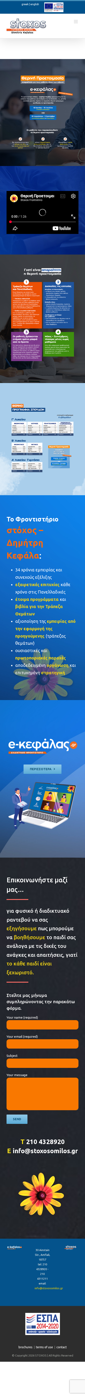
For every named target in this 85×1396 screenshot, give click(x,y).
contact (61, 1347)
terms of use (44, 1347)
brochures (25, 1347)
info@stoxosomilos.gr (49, 1288)
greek (25, 4)
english (35, 4)
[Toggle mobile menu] (76, 21)
